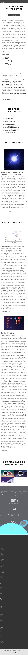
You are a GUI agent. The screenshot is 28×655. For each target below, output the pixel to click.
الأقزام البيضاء (10, 118)
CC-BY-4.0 (7, 211)
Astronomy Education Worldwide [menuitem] (2, 572)
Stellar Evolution (8, 60)
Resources (2, 542)
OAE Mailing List (1, 614)
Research (2, 595)
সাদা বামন (9, 119)
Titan (22, 650)
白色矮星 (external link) (14, 127)
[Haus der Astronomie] (13, 502)
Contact (2, 622)
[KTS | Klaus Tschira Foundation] (13, 516)
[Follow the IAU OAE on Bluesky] (15, 653)
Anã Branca (16, 129)
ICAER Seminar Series (1, 592)
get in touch (10, 99)
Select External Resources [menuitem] (2, 576)
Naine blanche (11, 124)
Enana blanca (12, 123)
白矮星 (14, 130)
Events (1, 581)
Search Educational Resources (2, 546)
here (3, 92)
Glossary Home (14, 15)
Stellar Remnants (8, 61)
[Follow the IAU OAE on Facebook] (13, 653)
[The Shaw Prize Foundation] (13, 530)
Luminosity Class (8, 64)
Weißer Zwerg (12, 121)
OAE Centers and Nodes (15, 87)
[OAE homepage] (3, 1)
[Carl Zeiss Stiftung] (13, 523)
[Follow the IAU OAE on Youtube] (17, 653)
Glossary (1, 567)
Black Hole (7, 57)
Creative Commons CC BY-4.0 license (18, 93)
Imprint (25, 653)
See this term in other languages (9, 70)
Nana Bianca (10, 126)
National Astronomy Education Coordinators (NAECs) (14, 89)
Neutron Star (7, 58)
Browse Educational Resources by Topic (2, 551)
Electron (6, 63)
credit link (13, 209)
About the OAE (1, 631)
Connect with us (2, 607)
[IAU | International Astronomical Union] (13, 509)
